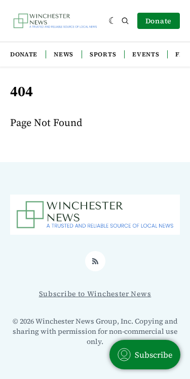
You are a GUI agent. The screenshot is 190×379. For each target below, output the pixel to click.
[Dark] (112, 21)
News (63, 54)
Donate (158, 21)
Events (145, 54)
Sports (103, 54)
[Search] (125, 21)
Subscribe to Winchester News (95, 294)
